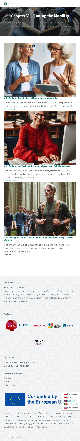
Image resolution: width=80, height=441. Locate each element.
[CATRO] (40, 325)
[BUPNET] (25, 325)
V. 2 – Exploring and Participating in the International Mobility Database (37, 166)
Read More (8, 109)
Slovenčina (72, 407)
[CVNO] (54, 325)
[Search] (71, 4)
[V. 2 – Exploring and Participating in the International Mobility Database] (40, 138)
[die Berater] (68, 325)
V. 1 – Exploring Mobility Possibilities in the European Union (31, 98)
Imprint (8, 381)
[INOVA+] (40, 342)
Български (72, 394)
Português (72, 404)
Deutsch (71, 397)
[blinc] (11, 325)
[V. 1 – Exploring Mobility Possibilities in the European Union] (40, 70)
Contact (8, 378)
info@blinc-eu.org (20, 366)
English (71, 401)
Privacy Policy (11, 385)
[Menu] (75, 4)
